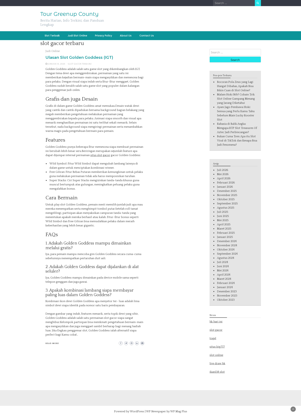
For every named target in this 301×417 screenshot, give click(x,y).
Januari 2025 (225, 237)
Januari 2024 (225, 287)
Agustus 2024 (225, 258)
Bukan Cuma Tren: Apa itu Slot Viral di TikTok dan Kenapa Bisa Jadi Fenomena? (237, 140)
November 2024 (227, 245)
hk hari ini (216, 321)
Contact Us (146, 35)
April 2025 (223, 224)
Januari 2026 (225, 186)
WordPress (137, 411)
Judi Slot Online (77, 35)
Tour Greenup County (69, 14)
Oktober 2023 (226, 299)
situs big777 (217, 346)
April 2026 (223, 178)
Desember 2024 (227, 241)
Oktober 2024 (225, 249)
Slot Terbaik (52, 35)
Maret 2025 (224, 228)
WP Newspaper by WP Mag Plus (166, 411)
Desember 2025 (227, 191)
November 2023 (227, 295)
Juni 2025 (223, 216)
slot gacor (216, 330)
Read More (52, 343)
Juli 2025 (222, 211)
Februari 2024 (226, 283)
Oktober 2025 (226, 199)
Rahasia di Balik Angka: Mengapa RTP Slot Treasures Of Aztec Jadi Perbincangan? (237, 128)
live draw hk (217, 363)
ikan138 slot (217, 371)
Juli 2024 (222, 262)
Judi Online (52, 51)
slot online (216, 355)
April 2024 (223, 274)
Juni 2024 (223, 266)
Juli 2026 (222, 170)
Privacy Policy (103, 35)
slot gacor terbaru (79, 64)
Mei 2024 (222, 270)
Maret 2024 (224, 278)
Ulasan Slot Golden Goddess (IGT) (79, 57)
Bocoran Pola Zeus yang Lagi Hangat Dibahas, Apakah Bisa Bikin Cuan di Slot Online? (235, 86)
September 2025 (227, 203)
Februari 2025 (226, 232)
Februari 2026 (226, 182)
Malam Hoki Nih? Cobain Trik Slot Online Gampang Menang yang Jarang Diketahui (236, 98)
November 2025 (227, 195)
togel (213, 338)
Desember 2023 (227, 291)
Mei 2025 (223, 220)
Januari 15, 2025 (56, 64)
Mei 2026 (223, 174)
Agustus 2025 (225, 207)
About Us (126, 35)
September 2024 (227, 253)
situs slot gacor (100, 155)
